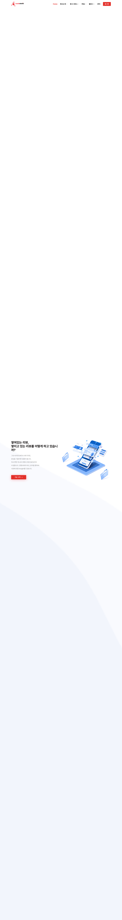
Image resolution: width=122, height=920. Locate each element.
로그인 (107, 4)
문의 (98, 4)
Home (55, 4)
